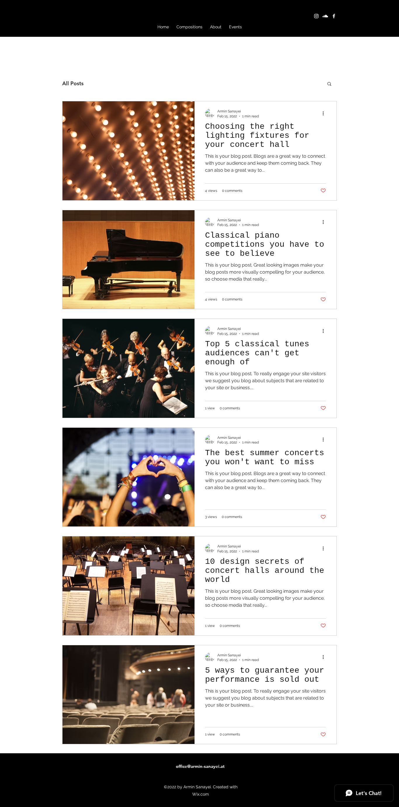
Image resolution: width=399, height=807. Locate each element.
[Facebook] (334, 16)
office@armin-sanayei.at (200, 766)
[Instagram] (316, 16)
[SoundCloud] (325, 16)
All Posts (73, 83)
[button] (329, 84)
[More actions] (325, 113)
